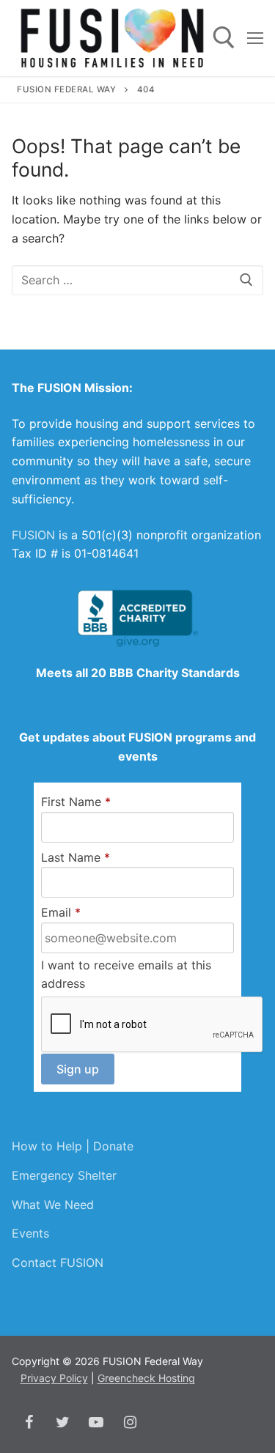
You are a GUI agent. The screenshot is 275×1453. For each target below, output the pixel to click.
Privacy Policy (54, 1378)
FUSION (33, 535)
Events (30, 1233)
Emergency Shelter (64, 1175)
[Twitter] (62, 1422)
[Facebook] (28, 1422)
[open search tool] (224, 37)
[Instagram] (130, 1422)
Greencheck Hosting (146, 1378)
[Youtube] (96, 1422)
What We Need (53, 1204)
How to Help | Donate (72, 1146)
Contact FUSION (57, 1262)
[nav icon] (255, 38)
